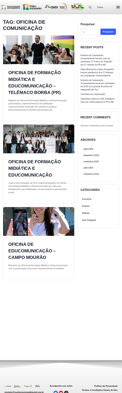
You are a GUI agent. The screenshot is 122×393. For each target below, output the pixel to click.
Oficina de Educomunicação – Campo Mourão (32, 251)
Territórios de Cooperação (92, 94)
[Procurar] (90, 7)
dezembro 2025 (91, 155)
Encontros (87, 199)
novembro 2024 (91, 174)
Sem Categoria (89, 220)
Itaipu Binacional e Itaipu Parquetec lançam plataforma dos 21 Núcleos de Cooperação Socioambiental (97, 72)
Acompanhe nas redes (61, 386)
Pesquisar (87, 24)
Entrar (100, 7)
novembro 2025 (91, 161)
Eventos (86, 206)
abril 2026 (88, 149)
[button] (118, 7)
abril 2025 (88, 167)
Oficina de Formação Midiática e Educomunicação (34, 168)
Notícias (86, 213)
